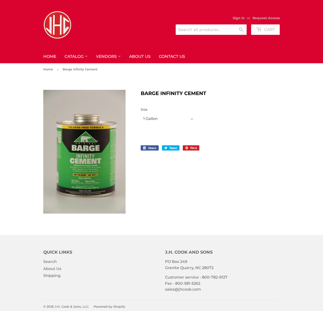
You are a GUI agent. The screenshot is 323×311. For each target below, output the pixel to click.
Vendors (107, 56)
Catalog (75, 56)
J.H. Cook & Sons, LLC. (72, 306)
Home (49, 56)
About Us (140, 56)
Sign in (239, 18)
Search (50, 261)
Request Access (266, 18)
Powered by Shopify (109, 306)
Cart (269, 29)
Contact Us (172, 56)
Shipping (52, 275)
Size (144, 109)
